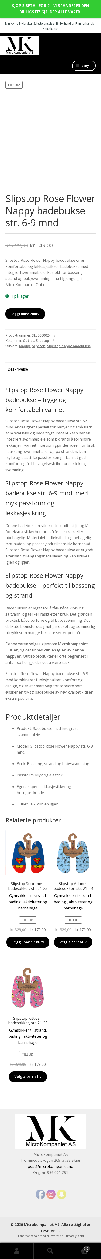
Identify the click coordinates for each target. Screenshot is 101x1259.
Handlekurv (77, 1246)
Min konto (11, 23)
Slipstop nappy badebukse (69, 346)
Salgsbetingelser (44, 23)
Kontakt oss (50, 29)
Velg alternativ (73, 942)
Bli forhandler (65, 23)
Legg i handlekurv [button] (28, 942)
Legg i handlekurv (25, 313)
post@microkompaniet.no (50, 1166)
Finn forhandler (85, 23)
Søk (50, 1251)
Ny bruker (25, 23)
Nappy (24, 346)
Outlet (28, 340)
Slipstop (42, 340)
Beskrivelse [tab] (18, 369)
